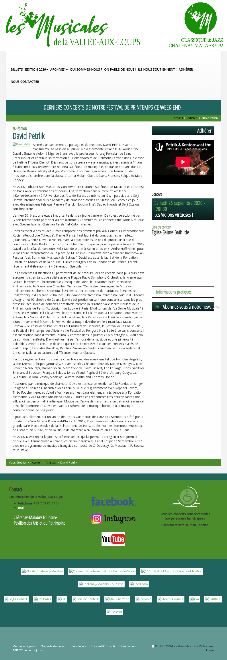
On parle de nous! (120, 69)
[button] (218, 94)
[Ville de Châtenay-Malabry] (42, 571)
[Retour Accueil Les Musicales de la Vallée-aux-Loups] (113, 25)
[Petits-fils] (42, 599)
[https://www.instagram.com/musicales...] (113, 518)
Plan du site (78, 646)
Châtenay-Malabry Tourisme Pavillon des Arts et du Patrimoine (39, 520)
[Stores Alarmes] (170, 599)
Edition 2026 (35, 69)
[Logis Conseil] (16, 599)
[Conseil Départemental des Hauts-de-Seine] (102, 571)
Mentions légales (24, 646)
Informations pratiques (174, 292)
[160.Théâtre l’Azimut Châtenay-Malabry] (171, 571)
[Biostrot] (114, 612)
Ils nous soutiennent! (157, 69)
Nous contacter (25, 81)
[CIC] (62, 599)
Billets (17, 69)
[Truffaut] (213, 599)
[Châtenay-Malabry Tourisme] (101, 584)
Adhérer (186, 69)
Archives (58, 69)
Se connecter (153, 646)
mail (21, 508)
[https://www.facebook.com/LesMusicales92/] (113, 500)
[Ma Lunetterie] (117, 599)
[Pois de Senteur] (86, 599)
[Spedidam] (139, 584)
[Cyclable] (143, 599)
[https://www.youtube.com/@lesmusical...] (113, 538)
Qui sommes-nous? (86, 69)
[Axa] (194, 599)
